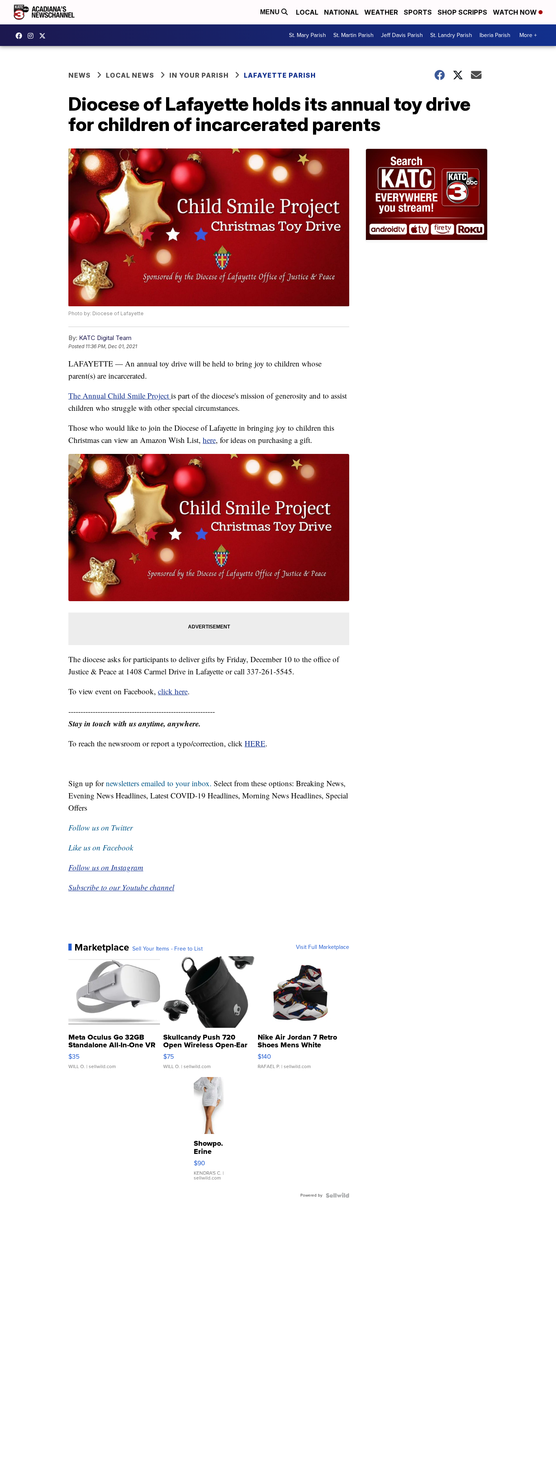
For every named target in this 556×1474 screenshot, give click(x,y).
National (341, 12)
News (79, 75)
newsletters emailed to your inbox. (159, 783)
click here (173, 691)
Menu (270, 12)
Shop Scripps (462, 12)
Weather (381, 12)
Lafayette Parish (280, 75)
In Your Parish (199, 75)
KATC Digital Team (105, 338)
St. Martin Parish (353, 35)
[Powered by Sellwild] (337, 1195)
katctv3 (20, 36)
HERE (255, 743)
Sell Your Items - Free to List (167, 949)
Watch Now (515, 12)
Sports (418, 12)
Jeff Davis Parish (402, 35)
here (209, 440)
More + (528, 35)
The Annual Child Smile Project (119, 395)
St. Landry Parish (451, 35)
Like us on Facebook (100, 847)
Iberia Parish (494, 35)
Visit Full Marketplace (322, 947)
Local (307, 12)
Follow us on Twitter (100, 827)
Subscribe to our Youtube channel (121, 887)
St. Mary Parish (307, 35)
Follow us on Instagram (105, 867)
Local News (130, 75)
